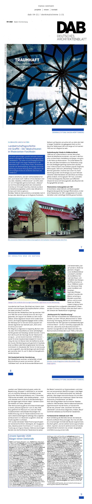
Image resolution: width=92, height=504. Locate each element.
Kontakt (54, 10)
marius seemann (46, 6)
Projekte (38, 10)
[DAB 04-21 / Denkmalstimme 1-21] (46, 127)
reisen (46, 10)
